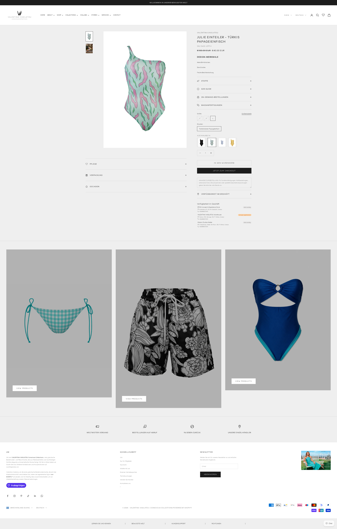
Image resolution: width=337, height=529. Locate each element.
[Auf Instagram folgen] (14, 496)
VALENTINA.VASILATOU (207, 33)
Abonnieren (210, 474)
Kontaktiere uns (125, 483)
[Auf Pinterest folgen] (21, 496)
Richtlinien (228, 524)
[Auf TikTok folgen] (28, 496)
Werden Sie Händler (126, 480)
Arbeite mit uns (125, 468)
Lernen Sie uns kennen (108, 524)
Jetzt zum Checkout (224, 171)
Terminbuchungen (126, 476)
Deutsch (300, 15)
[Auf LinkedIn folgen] (35, 496)
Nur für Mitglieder (126, 461)
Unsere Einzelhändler (239, 433)
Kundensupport (188, 524)
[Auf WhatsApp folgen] (42, 496)
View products (24, 388)
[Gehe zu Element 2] (89, 49)
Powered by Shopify (182, 508)
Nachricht (123, 465)
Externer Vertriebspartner (128, 472)
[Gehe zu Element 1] (89, 36)
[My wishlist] (323, 14)
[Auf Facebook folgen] (7, 496)
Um (121, 457)
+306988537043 (203, 211)
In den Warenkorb (224, 163)
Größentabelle (246, 114)
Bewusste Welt (148, 524)
